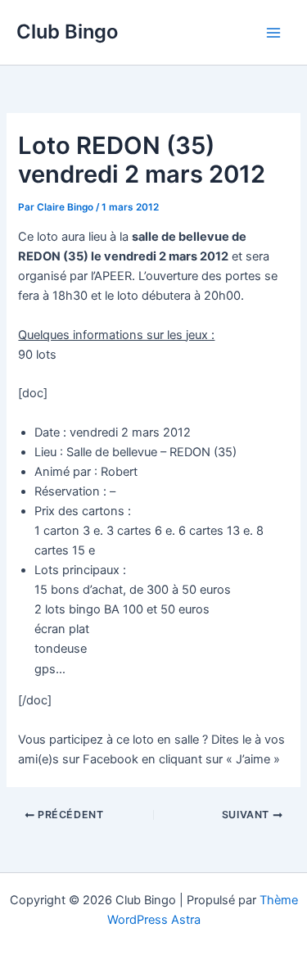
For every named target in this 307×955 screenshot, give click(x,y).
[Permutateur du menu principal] (273, 33)
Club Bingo (67, 31)
